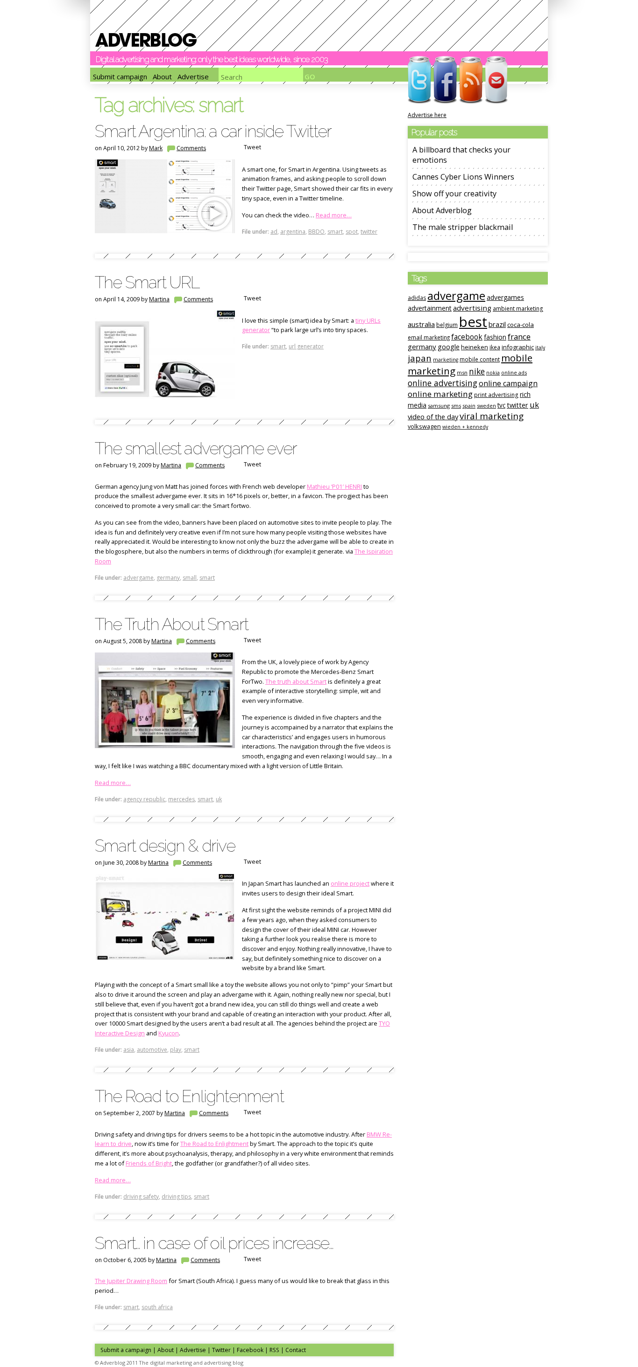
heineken (474, 347)
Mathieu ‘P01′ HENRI (334, 486)
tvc (501, 405)
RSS (274, 1350)
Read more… (334, 215)
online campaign (508, 383)
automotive (152, 1050)
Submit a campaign (125, 1350)
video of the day (433, 416)
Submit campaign (120, 76)
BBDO (316, 232)
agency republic (144, 799)
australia (421, 324)
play (175, 1050)
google (449, 346)
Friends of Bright (149, 1163)
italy (540, 347)
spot (352, 232)
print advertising (496, 394)
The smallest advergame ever (196, 448)
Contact (295, 1350)
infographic (518, 347)
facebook (466, 337)
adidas (417, 298)
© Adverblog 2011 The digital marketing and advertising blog (169, 1362)
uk (219, 799)
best (473, 321)
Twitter (221, 1350)
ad (273, 232)
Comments (191, 148)
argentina (292, 232)
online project (350, 883)
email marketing (429, 337)
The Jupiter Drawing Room (131, 1281)
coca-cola (520, 324)
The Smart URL (147, 282)
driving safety (141, 1196)
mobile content (480, 359)
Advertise (193, 76)
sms (456, 405)
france (519, 336)
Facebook (250, 1350)
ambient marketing (518, 308)
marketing (445, 359)
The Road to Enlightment (214, 1143)
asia (128, 1050)
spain (468, 405)
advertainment (430, 308)
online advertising (442, 383)
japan (420, 358)
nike (477, 371)
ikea (494, 347)
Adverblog (146, 40)
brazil (497, 324)
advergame (138, 578)
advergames (505, 297)
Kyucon (168, 1033)
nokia (493, 372)
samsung (439, 405)
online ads (514, 372)
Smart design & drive (165, 845)
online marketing (440, 394)
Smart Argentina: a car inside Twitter (213, 131)
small (190, 578)
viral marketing (492, 416)
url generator (306, 346)
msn (462, 372)
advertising (472, 307)
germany (168, 578)
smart (335, 232)
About (162, 76)
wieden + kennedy (465, 426)
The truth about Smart (295, 681)
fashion (495, 337)
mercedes (181, 799)
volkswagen (424, 426)
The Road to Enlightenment (189, 1096)
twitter (369, 232)
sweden (486, 405)
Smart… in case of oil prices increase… (214, 1243)
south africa (157, 1307)
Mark (156, 148)
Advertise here (427, 115)
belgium (447, 325)
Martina (159, 299)
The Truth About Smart (171, 624)
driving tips (176, 1196)
